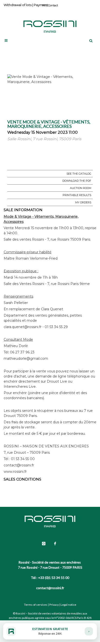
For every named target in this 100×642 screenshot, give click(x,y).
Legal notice (68, 604)
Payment (41, 5)
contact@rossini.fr (50, 588)
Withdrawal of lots (18, 5)
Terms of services (35, 604)
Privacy (54, 604)
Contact (53, 5)
